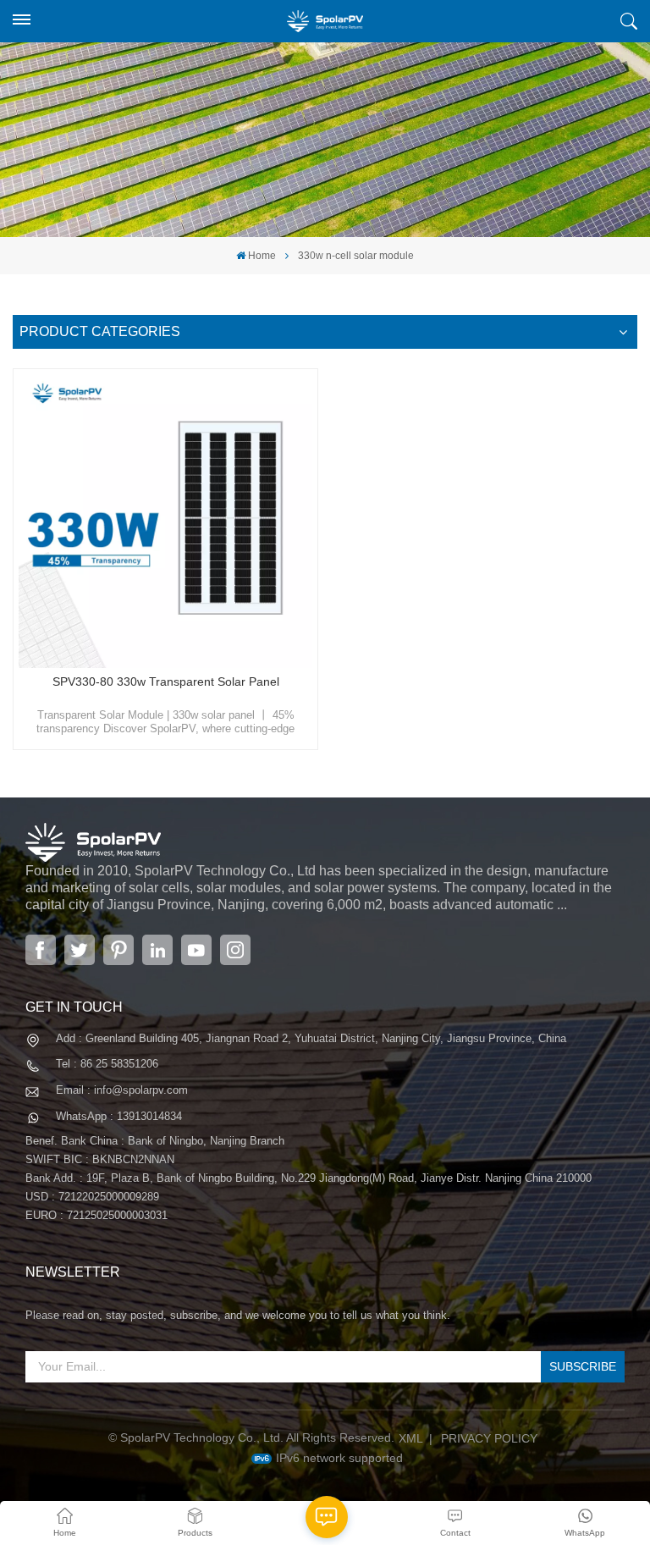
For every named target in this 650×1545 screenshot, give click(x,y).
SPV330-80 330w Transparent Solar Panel (165, 681)
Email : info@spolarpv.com (122, 1090)
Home (262, 256)
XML (411, 1438)
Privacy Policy (489, 1438)
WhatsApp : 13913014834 (119, 1116)
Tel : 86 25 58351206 (107, 1063)
